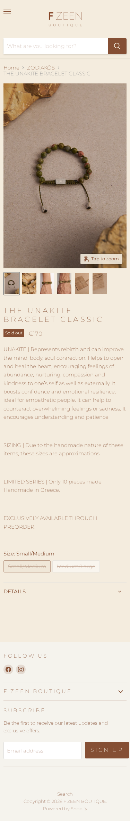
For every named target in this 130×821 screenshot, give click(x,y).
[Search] (117, 46)
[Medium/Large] (77, 574)
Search (65, 794)
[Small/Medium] (27, 574)
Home (11, 68)
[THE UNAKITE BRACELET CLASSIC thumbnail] (11, 284)
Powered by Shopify (65, 808)
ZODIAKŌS (41, 68)
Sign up (107, 750)
